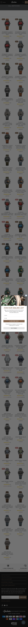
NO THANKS (14, 328)
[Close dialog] (26, 295)
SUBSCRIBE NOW (14, 321)
